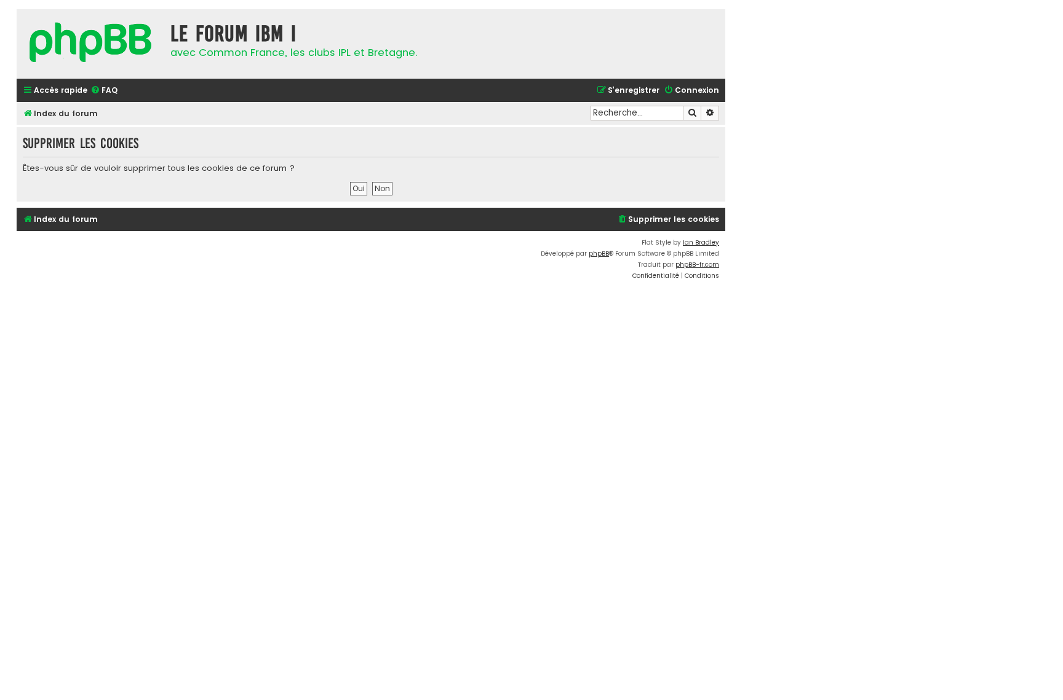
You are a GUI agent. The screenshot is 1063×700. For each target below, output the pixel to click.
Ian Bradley (701, 242)
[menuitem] (103, 90)
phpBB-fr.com (697, 264)
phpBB (599, 253)
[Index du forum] (90, 44)
